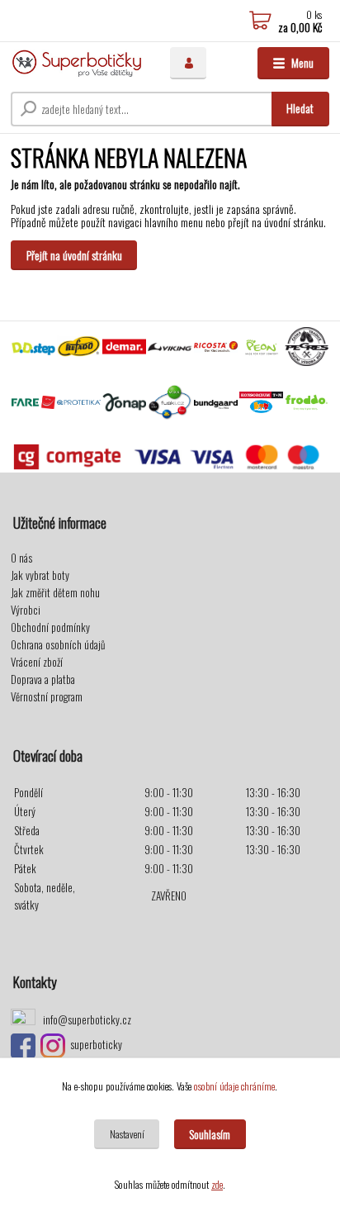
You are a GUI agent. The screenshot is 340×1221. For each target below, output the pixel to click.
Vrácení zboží (37, 661)
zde (217, 1184)
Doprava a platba (43, 679)
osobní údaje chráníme (234, 1086)
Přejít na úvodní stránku (74, 255)
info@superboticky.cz (87, 1019)
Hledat (300, 107)
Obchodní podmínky (50, 627)
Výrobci (25, 609)
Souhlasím (209, 1134)
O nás (21, 557)
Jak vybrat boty (40, 575)
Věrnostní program (47, 696)
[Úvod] (77, 63)
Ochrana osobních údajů (58, 644)
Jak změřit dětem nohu (55, 592)
